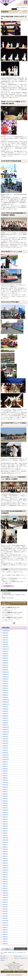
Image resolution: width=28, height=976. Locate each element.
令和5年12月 (5, 869)
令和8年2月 (5, 929)
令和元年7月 (5, 747)
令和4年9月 (5, 835)
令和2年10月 (5, 782)
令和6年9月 (5, 890)
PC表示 (7, 949)
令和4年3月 (5, 821)
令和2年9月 (5, 780)
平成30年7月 (5, 720)
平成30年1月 (5, 706)
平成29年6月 (5, 690)
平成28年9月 (5, 669)
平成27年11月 (6, 646)
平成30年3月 (5, 711)
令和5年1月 (5, 844)
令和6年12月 (5, 897)
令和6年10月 (5, 892)
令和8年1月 (5, 927)
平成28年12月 (6, 676)
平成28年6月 (5, 662)
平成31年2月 (5, 736)
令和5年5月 (5, 853)
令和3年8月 (5, 805)
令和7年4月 (5, 906)
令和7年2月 (5, 902)
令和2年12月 (5, 787)
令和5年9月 (5, 863)
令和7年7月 (5, 913)
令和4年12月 (5, 842)
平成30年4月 (5, 713)
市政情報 (5, 952)
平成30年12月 (6, 731)
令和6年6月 (5, 883)
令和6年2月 (5, 874)
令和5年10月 (5, 865)
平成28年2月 (5, 653)
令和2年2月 (5, 764)
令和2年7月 (5, 775)
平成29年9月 (5, 697)
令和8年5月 (5, 936)
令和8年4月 (5, 934)
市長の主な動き (5, 627)
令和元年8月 (5, 750)
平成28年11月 (6, 674)
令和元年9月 (5, 752)
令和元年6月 (5, 745)
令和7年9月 (5, 918)
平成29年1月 (5, 678)
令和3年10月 (5, 810)
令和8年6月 (5, 938)
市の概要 (9, 952)
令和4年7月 (5, 830)
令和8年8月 (5, 943)
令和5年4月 (5, 851)
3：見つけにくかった (8, 615)
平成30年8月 (5, 722)
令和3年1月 (5, 789)
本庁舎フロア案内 (7, 971)
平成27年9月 (5, 644)
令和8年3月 (5, 932)
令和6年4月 (5, 879)
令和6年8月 (5, 888)
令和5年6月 (5, 856)
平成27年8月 (5, 642)
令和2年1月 (5, 761)
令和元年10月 (6, 754)
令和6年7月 (5, 886)
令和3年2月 (5, 791)
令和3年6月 (5, 800)
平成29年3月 (5, 683)
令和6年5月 (5, 881)
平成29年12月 (6, 704)
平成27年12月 (6, 649)
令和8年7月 (5, 941)
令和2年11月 (5, 784)
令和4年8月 (5, 833)
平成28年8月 (5, 667)
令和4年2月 (5, 819)
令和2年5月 (5, 770)
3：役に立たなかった (8, 610)
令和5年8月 (5, 860)
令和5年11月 (5, 867)
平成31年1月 (5, 734)
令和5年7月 (5, 858)
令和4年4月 (5, 823)
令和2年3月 (5, 766)
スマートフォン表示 (20, 949)
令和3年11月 (5, 812)
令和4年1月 (5, 816)
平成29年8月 (5, 695)
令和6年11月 (5, 895)
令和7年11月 (5, 922)
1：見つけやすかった (8, 614)
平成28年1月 (5, 651)
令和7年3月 (5, 904)
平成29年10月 (6, 699)
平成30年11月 (6, 729)
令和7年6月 (5, 911)
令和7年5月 (5, 909)
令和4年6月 (5, 828)
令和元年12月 (6, 759)
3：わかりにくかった (8, 620)
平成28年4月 (5, 658)
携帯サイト (3, 960)
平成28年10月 (6, 672)
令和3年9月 (5, 807)
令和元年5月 (5, 743)
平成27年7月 (5, 639)
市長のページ (14, 952)
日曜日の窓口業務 (21, 971)
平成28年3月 (5, 655)
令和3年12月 (5, 814)
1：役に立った (6, 609)
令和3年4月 (5, 796)
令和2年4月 (5, 768)
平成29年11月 (6, 701)
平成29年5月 (5, 688)
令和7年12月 (5, 925)
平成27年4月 (5, 632)
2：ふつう (14, 609)
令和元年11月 (6, 757)
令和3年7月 (5, 803)
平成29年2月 (5, 681)
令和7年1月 (5, 899)
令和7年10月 (5, 920)
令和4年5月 (5, 826)
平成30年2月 (5, 708)
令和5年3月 (5, 849)
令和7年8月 (5, 916)
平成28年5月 (5, 660)
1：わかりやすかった (8, 619)
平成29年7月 (5, 692)
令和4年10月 (5, 837)
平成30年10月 (6, 727)
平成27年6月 (5, 637)
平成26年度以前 (6, 630)
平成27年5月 (5, 635)
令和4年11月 (5, 840)
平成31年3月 (5, 738)
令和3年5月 (5, 798)
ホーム (2, 952)
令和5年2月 (5, 846)
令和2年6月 (5, 773)
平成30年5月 (5, 715)
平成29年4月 (5, 685)
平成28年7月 (5, 665)
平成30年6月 (5, 718)
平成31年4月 (5, 741)
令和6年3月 (5, 876)
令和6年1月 (5, 872)
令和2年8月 (5, 777)
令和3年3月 (5, 793)
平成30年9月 (5, 724)
